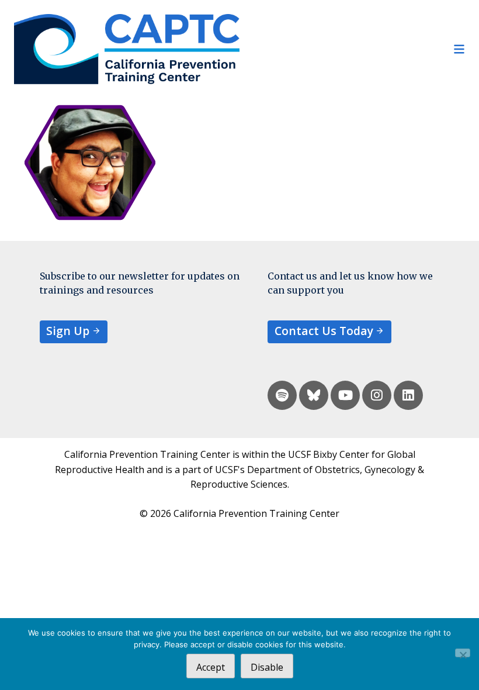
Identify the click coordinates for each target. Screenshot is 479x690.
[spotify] (282, 395)
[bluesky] (313, 395)
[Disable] (462, 652)
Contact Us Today (324, 331)
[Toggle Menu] (352, 49)
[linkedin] (408, 395)
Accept (210, 667)
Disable (267, 667)
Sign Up (67, 331)
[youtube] (345, 395)
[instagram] (376, 395)
